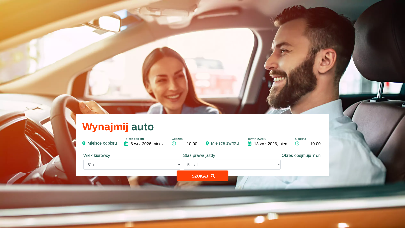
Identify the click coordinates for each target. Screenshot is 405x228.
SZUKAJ (201, 176)
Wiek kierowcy (96, 155)
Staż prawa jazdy (199, 155)
